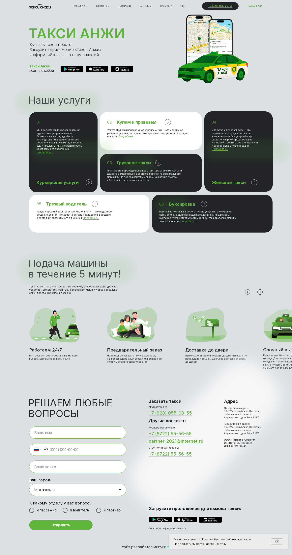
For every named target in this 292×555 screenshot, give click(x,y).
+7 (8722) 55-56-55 (170, 433)
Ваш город (39, 480)
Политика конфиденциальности (167, 528)
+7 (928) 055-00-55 (220, 5)
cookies (202, 539)
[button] (63, 152)
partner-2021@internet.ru (176, 441)
